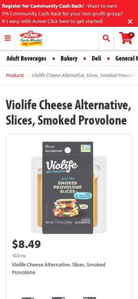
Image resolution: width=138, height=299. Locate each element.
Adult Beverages (26, 58)
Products (15, 75)
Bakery (69, 58)
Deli (96, 58)
